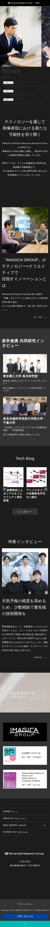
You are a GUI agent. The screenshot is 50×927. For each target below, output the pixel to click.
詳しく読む (38, 317)
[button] (4, 489)
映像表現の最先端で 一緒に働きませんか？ (22, 695)
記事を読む (38, 657)
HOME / (10, 811)
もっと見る (23, 512)
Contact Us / (15, 832)
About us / (15, 818)
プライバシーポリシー (25, 904)
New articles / (14, 825)
